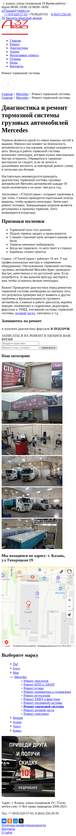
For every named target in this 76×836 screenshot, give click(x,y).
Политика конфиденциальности (24, 825)
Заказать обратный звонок (24, 18)
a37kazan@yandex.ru (16, 10)
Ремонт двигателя (36, 681)
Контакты (16, 66)
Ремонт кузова (34, 688)
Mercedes (22, 94)
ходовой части (25, 313)
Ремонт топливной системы (43, 702)
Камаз (17, 730)
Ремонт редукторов (37, 695)
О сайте (7, 832)
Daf (15, 664)
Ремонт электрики (36, 713)
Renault (18, 718)
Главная (15, 40)
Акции (14, 51)
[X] (21, 821)
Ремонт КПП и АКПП (39, 684)
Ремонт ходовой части (39, 710)
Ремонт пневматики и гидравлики (47, 692)
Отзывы (15, 59)
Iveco (16, 668)
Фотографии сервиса (24, 55)
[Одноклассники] (9, 821)
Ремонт (15, 44)
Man (16, 672)
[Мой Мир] (15, 821)
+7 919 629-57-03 (15, 14)
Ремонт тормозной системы (44, 706)
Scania (17, 722)
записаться (48, 347)
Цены (14, 62)
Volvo (17, 726)
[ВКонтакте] (4, 821)
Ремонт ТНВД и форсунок (42, 699)
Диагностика (19, 48)
